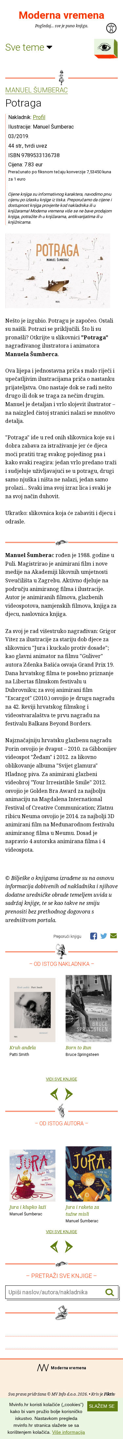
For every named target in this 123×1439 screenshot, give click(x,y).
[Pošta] (113, 935)
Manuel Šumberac (36, 90)
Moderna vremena (61, 15)
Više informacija (68, 1432)
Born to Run (82, 1050)
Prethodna (54, 1095)
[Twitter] (103, 935)
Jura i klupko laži (28, 1210)
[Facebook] (93, 935)
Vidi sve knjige (61, 1079)
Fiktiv (109, 1394)
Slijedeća (69, 1095)
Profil (39, 117)
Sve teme (26, 47)
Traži (109, 1292)
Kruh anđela (23, 1050)
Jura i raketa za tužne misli (82, 1213)
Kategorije (104, 47)
